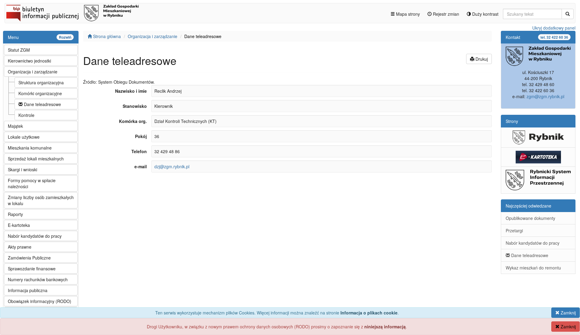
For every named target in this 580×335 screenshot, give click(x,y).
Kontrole (26, 115)
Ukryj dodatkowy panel (553, 28)
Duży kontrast (484, 14)
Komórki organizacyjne (40, 93)
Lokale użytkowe (24, 137)
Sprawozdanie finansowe (32, 269)
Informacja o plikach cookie (369, 313)
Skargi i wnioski (22, 169)
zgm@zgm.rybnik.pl (545, 96)
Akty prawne (19, 247)
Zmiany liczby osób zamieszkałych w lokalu (41, 200)
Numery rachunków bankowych (38, 279)
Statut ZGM (19, 50)
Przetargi (514, 230)
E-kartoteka (19, 225)
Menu (39, 37)
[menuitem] (41, 49)
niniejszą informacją (385, 327)
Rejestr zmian (445, 14)
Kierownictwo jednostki (29, 61)
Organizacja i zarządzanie (32, 72)
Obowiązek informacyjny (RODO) (39, 301)
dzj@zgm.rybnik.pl (171, 166)
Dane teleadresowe (42, 104)
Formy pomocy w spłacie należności (32, 183)
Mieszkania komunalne (30, 148)
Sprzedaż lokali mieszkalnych (36, 159)
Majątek (15, 126)
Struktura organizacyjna (41, 82)
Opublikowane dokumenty (530, 218)
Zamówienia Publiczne (29, 258)
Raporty (15, 214)
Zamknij (567, 313)
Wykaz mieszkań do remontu (533, 268)
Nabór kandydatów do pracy (35, 236)
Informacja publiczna (27, 290)
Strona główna (106, 36)
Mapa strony (407, 14)
